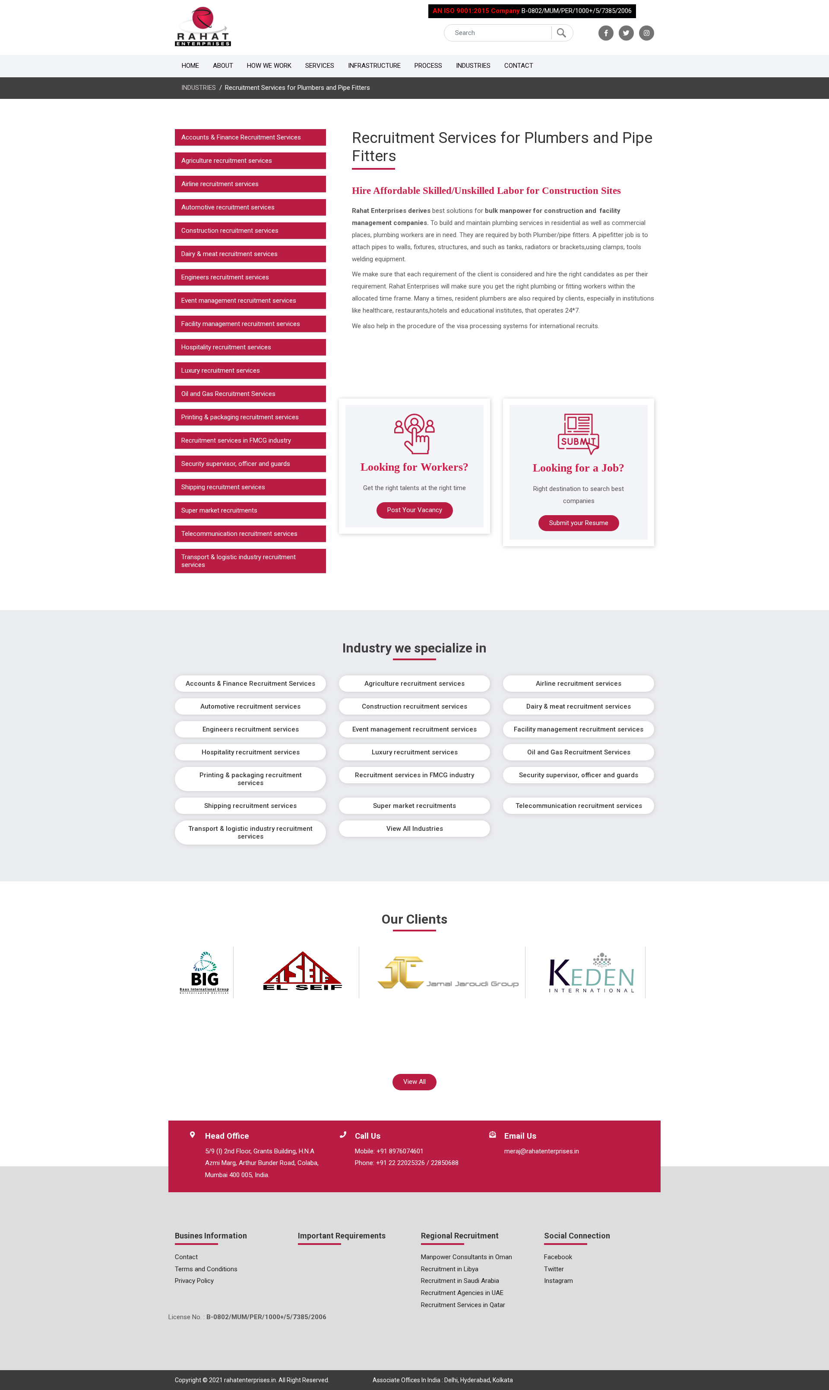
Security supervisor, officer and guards (235, 464)
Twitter (554, 1269)
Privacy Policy (194, 1281)
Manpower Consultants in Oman (466, 1257)
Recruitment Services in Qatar (463, 1305)
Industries (473, 66)
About (223, 66)
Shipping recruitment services (223, 487)
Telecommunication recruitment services (239, 534)
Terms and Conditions (206, 1269)
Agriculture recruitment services (226, 161)
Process (428, 66)
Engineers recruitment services (225, 277)
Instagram (558, 1281)
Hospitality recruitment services (226, 347)
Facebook (558, 1257)
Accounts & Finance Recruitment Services (241, 137)
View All (414, 1082)
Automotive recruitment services (228, 207)
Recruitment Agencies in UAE (462, 1293)
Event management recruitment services (238, 300)
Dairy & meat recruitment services (229, 254)
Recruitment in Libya (449, 1269)
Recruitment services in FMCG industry (236, 440)
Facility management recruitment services (240, 324)
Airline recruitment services (220, 184)
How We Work (269, 66)
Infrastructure (374, 66)
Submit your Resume (578, 523)
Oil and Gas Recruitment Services (228, 394)
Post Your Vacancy (414, 510)
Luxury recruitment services (220, 370)
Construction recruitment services (229, 230)
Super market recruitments (219, 510)
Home (190, 66)
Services (319, 66)
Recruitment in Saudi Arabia (460, 1281)
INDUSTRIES (198, 88)
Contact (518, 66)
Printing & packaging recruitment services (240, 417)
